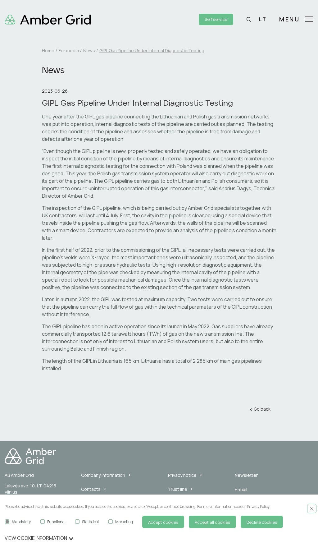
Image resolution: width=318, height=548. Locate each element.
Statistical (90, 521)
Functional (56, 521)
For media (69, 50)
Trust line (177, 489)
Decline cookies (262, 522)
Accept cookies (163, 522)
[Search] (248, 19)
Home (48, 50)
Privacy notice (182, 475)
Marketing (124, 521)
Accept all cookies (212, 522)
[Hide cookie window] (311, 508)
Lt (262, 19)
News (89, 50)
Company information (103, 475)
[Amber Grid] (48, 19)
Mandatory (21, 521)
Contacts (91, 489)
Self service (216, 19)
